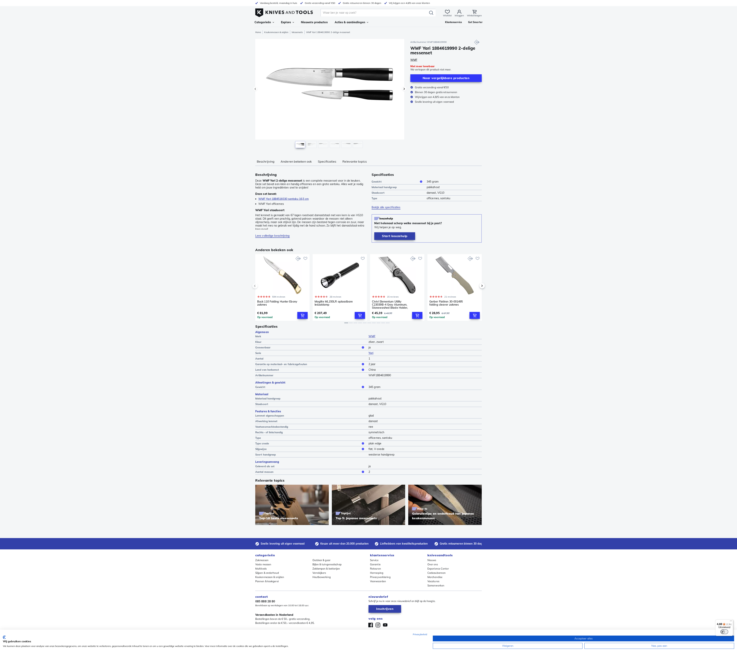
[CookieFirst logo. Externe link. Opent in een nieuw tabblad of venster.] (4, 637)
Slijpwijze (261, 449)
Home (258, 32)
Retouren (375, 568)
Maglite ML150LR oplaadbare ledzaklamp (334, 303)
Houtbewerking (321, 577)
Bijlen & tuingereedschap (327, 564)
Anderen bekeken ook (296, 161)
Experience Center (438, 568)
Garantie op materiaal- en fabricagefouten (281, 364)
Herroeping (376, 572)
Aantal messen (264, 471)
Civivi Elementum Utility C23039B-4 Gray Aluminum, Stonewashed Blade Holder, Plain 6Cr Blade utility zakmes (391, 304)
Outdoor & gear (321, 560)
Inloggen (459, 15)
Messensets (297, 32)
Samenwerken (435, 585)
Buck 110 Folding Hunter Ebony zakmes (277, 303)
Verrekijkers (319, 572)
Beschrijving (265, 161)
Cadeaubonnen (436, 572)
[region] (329, 94)
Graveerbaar (262, 347)
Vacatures (433, 581)
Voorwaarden (378, 581)
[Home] (284, 11)
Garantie (375, 564)
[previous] (261, 285)
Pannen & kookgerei (267, 581)
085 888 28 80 (265, 601)
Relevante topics (354, 161)
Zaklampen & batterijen (326, 568)
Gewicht (377, 181)
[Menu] (731, 621)
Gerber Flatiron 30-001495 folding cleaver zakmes (446, 303)
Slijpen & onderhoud (267, 572)
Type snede (262, 443)
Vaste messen (263, 564)
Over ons (432, 564)
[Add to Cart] (302, 315)
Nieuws (431, 560)
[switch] (724, 631)
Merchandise (434, 577)
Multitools (261, 568)
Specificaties (327, 161)
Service (374, 560)
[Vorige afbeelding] (255, 88)
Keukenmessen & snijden (276, 32)
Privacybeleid (420, 634)
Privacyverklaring (380, 577)
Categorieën (262, 22)
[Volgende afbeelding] (404, 88)
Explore (286, 22)
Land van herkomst (267, 369)
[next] (475, 285)
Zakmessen (262, 560)
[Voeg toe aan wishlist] (305, 258)
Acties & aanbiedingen (350, 22)
